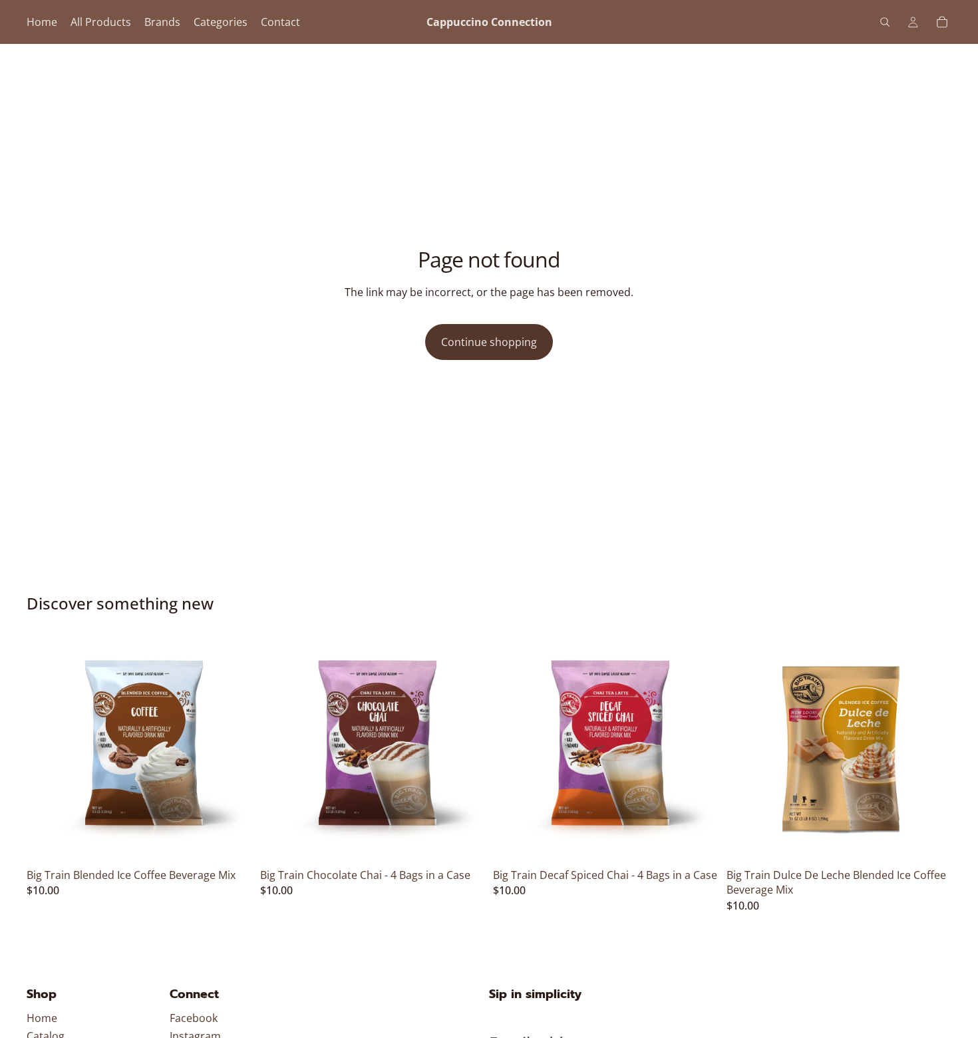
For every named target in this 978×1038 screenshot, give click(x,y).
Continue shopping (489, 342)
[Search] (884, 22)
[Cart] (942, 22)
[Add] (232, 842)
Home (42, 1018)
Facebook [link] (194, 1018)
